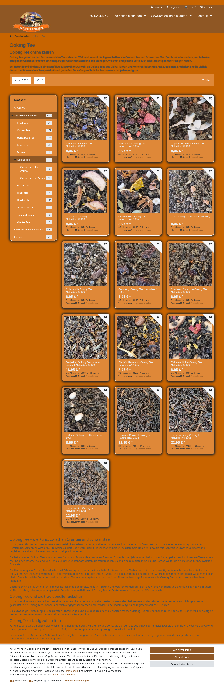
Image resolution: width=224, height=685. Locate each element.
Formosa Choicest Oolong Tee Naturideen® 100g (135, 436)
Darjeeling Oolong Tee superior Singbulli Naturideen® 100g (83, 363)
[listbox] (85, 118)
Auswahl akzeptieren (182, 664)
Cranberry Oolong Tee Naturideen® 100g (138, 290)
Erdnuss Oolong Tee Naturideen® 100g (84, 436)
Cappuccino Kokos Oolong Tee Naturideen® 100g (188, 144)
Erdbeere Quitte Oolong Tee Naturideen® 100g (186, 363)
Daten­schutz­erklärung (64, 674)
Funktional (55, 680)
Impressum (72, 670)
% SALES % (99, 16)
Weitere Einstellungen (77, 680)
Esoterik (202, 16)
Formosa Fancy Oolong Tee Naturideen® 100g (186, 436)
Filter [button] (208, 80)
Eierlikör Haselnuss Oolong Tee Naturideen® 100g (135, 363)
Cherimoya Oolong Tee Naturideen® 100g (79, 217)
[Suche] (186, 7)
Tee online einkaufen (128, 16)
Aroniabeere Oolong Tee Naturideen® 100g (79, 144)
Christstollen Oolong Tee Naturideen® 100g (132, 217)
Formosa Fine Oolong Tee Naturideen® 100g (80, 509)
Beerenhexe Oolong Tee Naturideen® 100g (131, 144)
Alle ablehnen (182, 657)
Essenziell (20, 680)
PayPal (38, 680)
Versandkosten (92, 157)
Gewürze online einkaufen (169, 16)
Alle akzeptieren (182, 649)
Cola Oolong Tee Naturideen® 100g (191, 216)
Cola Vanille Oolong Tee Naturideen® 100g (79, 290)
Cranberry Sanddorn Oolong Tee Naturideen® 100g (189, 290)
